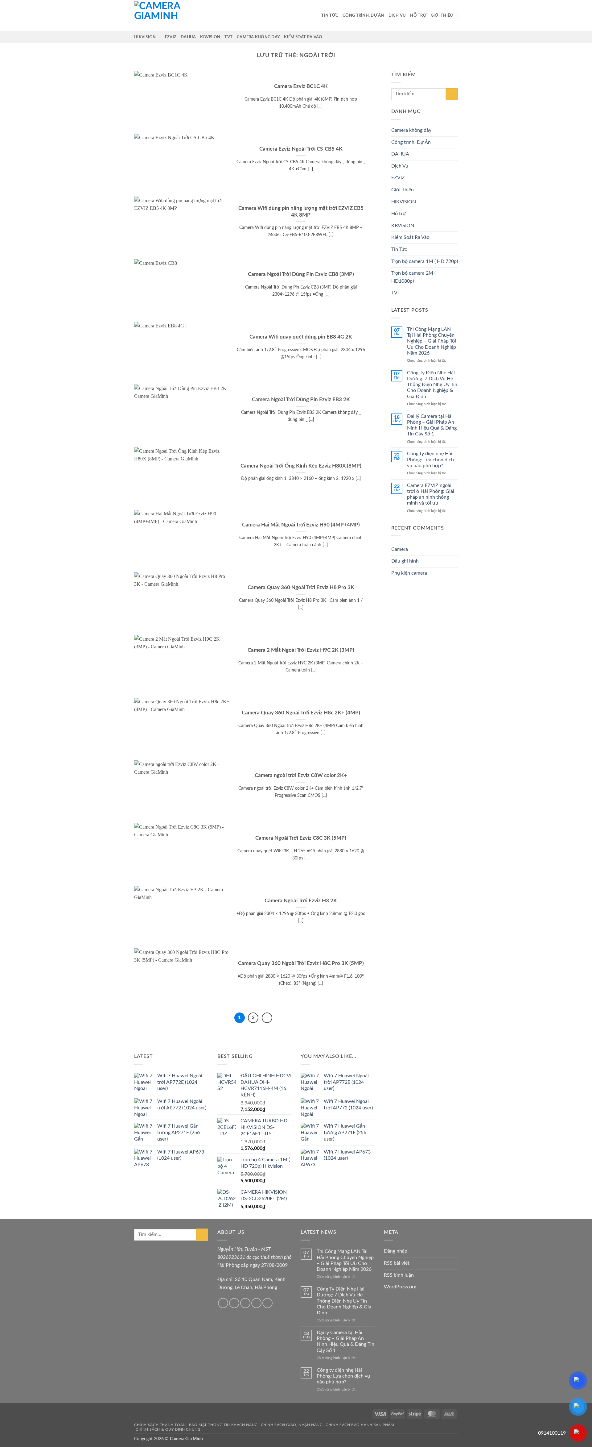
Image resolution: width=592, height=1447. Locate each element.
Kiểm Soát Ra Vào (303, 37)
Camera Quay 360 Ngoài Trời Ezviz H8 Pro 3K (301, 587)
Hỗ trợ (418, 15)
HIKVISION (145, 37)
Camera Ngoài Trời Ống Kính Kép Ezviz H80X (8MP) (300, 466)
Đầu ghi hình (405, 561)
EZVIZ (170, 37)
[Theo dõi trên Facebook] (223, 1303)
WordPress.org (400, 1286)
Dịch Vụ (397, 15)
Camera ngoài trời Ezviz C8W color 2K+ (301, 775)
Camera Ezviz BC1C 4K (301, 86)
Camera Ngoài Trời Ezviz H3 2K (301, 900)
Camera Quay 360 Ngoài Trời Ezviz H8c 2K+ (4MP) (301, 712)
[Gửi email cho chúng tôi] (245, 1303)
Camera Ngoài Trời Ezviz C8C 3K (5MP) (300, 838)
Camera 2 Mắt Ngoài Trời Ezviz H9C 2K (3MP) (301, 650)
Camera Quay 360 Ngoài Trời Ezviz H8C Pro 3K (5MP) (301, 963)
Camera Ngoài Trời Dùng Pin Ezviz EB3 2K (301, 399)
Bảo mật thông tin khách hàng (223, 1425)
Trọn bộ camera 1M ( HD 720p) (424, 261)
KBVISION (210, 37)
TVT (228, 37)
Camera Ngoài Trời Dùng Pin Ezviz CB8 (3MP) (301, 274)
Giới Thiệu (442, 15)
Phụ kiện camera (409, 573)
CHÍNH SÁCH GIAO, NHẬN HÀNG (292, 1425)
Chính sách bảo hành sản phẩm (360, 1425)
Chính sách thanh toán (160, 1425)
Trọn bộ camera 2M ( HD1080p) (413, 277)
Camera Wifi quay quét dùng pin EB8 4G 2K (300, 337)
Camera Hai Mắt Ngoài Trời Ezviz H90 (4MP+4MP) (301, 524)
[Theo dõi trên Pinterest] (267, 1303)
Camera (399, 549)
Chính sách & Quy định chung (168, 1429)
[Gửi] (452, 94)
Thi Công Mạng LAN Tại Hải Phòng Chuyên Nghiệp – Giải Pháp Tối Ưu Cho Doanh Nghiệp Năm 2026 (431, 341)
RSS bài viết (396, 1263)
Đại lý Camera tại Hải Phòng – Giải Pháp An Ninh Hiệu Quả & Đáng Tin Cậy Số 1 (432, 425)
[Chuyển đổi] (454, 166)
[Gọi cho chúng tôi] (256, 1303)
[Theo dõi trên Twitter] (234, 1303)
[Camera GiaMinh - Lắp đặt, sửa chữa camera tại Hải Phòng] (165, 15)
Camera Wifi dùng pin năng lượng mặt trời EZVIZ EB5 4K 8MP (301, 212)
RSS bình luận (399, 1275)
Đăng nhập (395, 1251)
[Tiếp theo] (267, 1017)
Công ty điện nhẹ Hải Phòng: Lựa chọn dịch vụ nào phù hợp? (430, 459)
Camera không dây (258, 37)
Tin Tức (329, 15)
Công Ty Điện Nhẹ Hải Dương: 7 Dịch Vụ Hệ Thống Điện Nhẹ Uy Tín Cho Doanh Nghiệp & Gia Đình (432, 384)
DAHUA (188, 37)
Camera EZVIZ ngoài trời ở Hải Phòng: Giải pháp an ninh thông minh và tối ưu (430, 494)
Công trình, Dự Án (363, 15)
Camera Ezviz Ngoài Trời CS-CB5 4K (301, 149)
